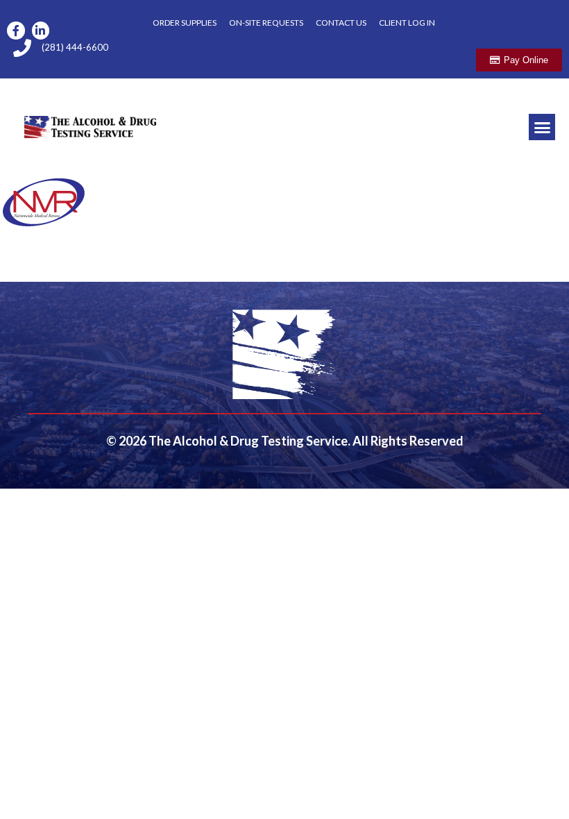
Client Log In (407, 22)
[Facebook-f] (16, 31)
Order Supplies (184, 22)
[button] (542, 127)
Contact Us (341, 22)
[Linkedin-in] (41, 31)
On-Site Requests (266, 22)
